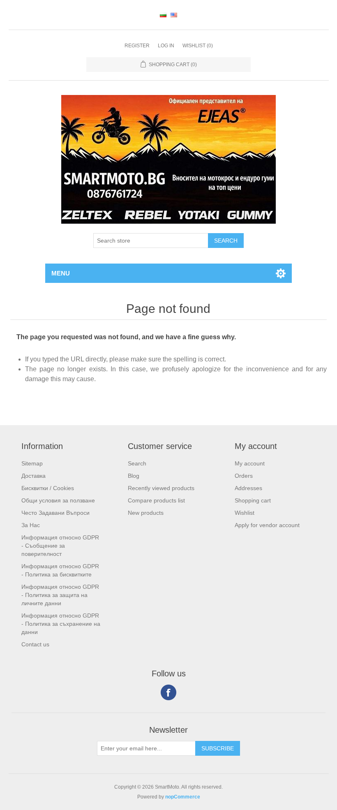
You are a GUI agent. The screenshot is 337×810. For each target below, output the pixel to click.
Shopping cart (253, 500)
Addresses (248, 488)
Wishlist (244, 512)
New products (146, 512)
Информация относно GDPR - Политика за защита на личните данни (60, 594)
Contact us (35, 644)
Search (137, 463)
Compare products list (156, 500)
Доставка (33, 475)
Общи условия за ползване (58, 500)
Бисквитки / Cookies (47, 488)
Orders (244, 475)
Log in (166, 46)
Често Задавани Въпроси (55, 512)
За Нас (30, 525)
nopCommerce (182, 797)
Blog (133, 475)
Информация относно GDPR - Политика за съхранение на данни (60, 623)
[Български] (163, 14)
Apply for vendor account (267, 525)
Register (137, 46)
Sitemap (32, 463)
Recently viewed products (161, 488)
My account (250, 463)
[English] (174, 14)
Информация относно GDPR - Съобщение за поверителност (60, 545)
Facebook (168, 692)
